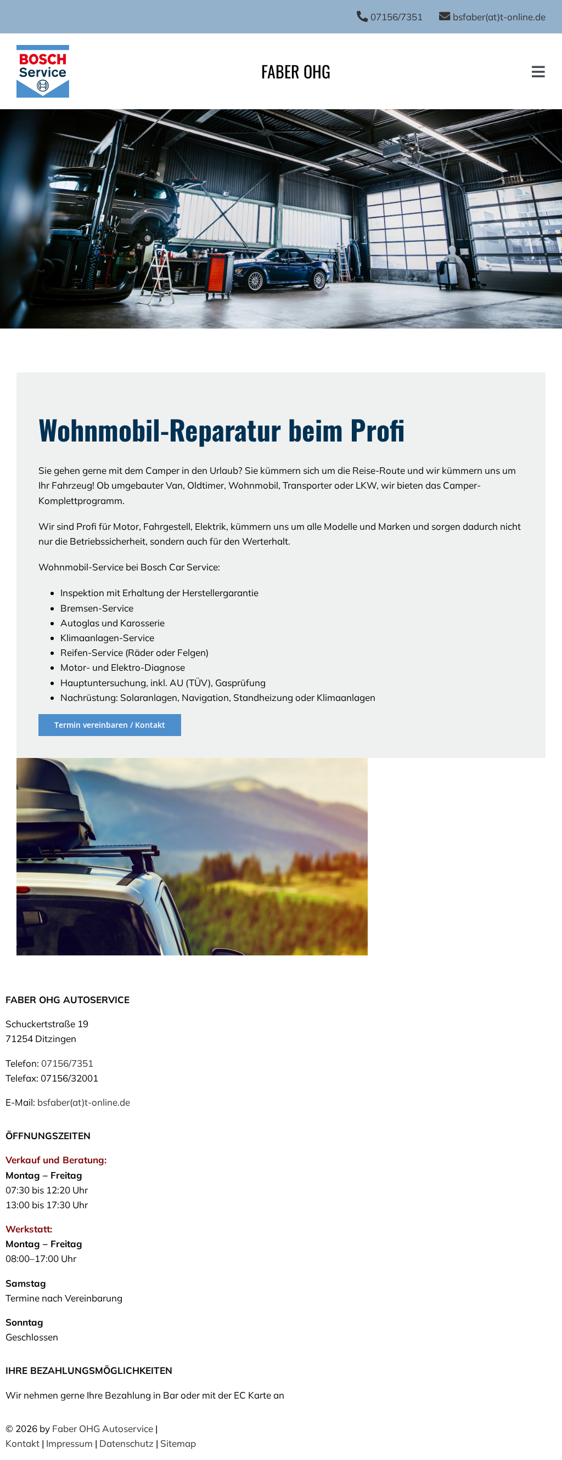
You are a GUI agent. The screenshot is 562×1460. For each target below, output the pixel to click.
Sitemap (178, 1443)
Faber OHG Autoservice (102, 1428)
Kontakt (22, 1443)
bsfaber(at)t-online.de (83, 1102)
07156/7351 (67, 1063)
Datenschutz (126, 1443)
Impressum (69, 1443)
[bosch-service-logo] (42, 49)
